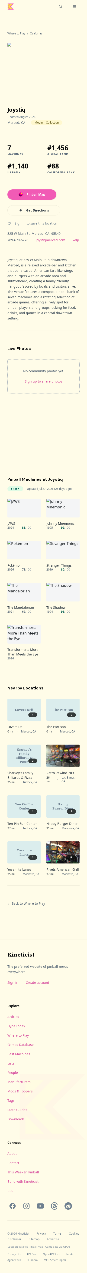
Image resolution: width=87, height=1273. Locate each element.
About (12, 1153)
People (12, 1072)
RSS (10, 1191)
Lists (10, 1063)
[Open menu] (74, 6)
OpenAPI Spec (51, 1254)
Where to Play (16, 33)
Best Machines (18, 1054)
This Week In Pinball (23, 1172)
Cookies (74, 1234)
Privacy (41, 1234)
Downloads (16, 1119)
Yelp (76, 240)
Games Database (20, 1044)
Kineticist (20, 954)
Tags (11, 1100)
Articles (13, 1016)
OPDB (66, 1246)
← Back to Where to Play (26, 903)
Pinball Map (35, 194)
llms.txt (70, 1254)
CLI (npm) (32, 1260)
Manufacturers (19, 1082)
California (36, 33)
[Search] (60, 6)
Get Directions (37, 210)
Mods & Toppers (20, 1091)
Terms (57, 1234)
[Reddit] (68, 1206)
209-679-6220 (17, 240)
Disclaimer (14, 1239)
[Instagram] (26, 1206)
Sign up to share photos (43, 381)
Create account (37, 982)
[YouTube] (40, 1206)
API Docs (32, 1254)
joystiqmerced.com (50, 240)
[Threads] (54, 1206)
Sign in (12, 982)
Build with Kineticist (23, 1181)
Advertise (53, 1239)
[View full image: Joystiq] (43, 67)
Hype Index (16, 1026)
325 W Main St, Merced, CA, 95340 (34, 233)
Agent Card (14, 1260)
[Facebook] (12, 1206)
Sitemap (34, 1239)
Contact (13, 1163)
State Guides (17, 1110)
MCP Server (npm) (55, 1260)
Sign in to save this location (36, 223)
